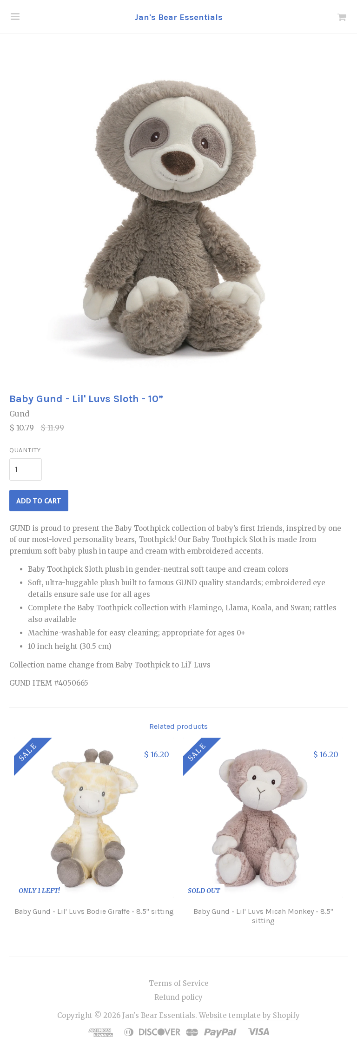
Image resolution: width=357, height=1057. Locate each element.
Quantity (25, 450)
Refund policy (178, 997)
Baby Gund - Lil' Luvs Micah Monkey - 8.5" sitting (263, 916)
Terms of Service (179, 983)
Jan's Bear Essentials (178, 17)
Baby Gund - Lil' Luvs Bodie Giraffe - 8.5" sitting (94, 911)
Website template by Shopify (249, 1015)
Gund (19, 413)
